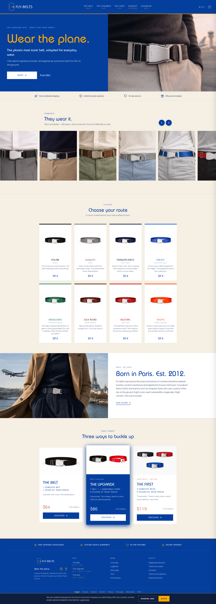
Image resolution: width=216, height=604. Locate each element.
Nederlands (130, 592)
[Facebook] (66, 569)
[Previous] (162, 123)
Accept (164, 599)
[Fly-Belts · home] (21, 6)
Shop (21, 75)
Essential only (147, 599)
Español (93, 592)
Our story (122, 403)
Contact (152, 570)
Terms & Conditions (157, 574)
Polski (139, 592)
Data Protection (156, 578)
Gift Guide (114, 570)
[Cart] (210, 7)
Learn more (84, 600)
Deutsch (102, 592)
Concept (114, 562)
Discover (59, 515)
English (77, 592)
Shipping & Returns (157, 562)
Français (85, 592)
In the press (115, 578)
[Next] (169, 123)
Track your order (156, 566)
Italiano (110, 592)
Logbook (114, 566)
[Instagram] (61, 569)
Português (119, 592)
